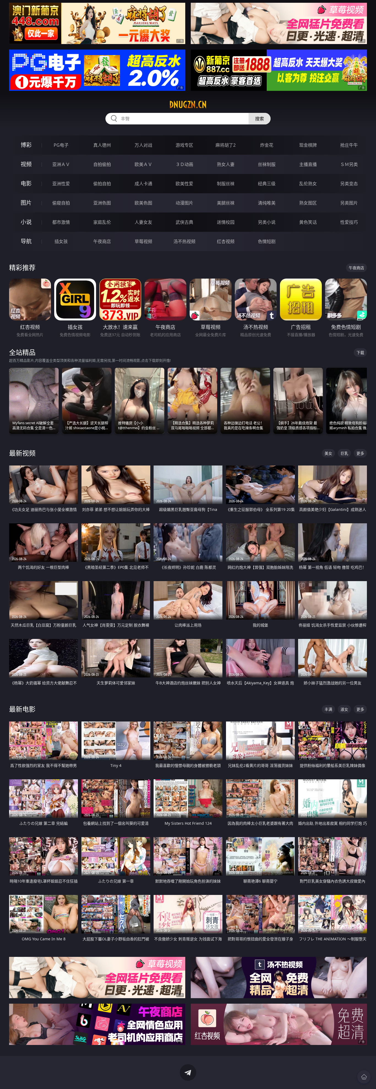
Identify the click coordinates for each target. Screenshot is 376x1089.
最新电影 (22, 709)
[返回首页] (363, 1076)
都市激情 (61, 222)
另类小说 (267, 222)
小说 (26, 222)
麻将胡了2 (226, 145)
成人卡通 (143, 184)
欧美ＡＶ (143, 164)
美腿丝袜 (226, 203)
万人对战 (143, 145)
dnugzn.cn (188, 104)
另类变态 (349, 184)
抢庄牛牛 (349, 145)
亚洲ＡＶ (61, 164)
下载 (360, 352)
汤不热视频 (184, 241)
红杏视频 (226, 241)
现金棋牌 (308, 145)
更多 (360, 453)
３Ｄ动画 (184, 164)
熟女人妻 (226, 164)
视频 (26, 164)
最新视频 (22, 453)
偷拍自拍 (102, 184)
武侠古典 (184, 222)
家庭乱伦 (102, 222)
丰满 (328, 709)
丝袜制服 (267, 164)
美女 (328, 453)
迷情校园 (226, 222)
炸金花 (266, 145)
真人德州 (102, 145)
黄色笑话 (308, 222)
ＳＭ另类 (349, 164)
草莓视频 (143, 241)
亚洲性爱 (61, 184)
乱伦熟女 (308, 184)
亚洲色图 (102, 203)
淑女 (344, 709)
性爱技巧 (349, 222)
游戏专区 (184, 145)
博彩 (26, 145)
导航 (26, 241)
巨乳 (344, 453)
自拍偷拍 (102, 164)
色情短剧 (267, 241)
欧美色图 (143, 203)
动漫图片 (184, 203)
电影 (26, 183)
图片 (26, 202)
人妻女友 (143, 222)
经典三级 (267, 184)
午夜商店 (102, 241)
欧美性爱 (184, 184)
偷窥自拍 (61, 203)
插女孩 (61, 241)
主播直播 (308, 164)
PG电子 (61, 145)
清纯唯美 (267, 203)
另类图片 (349, 203)
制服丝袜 (226, 184)
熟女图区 (308, 203)
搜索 (259, 119)
